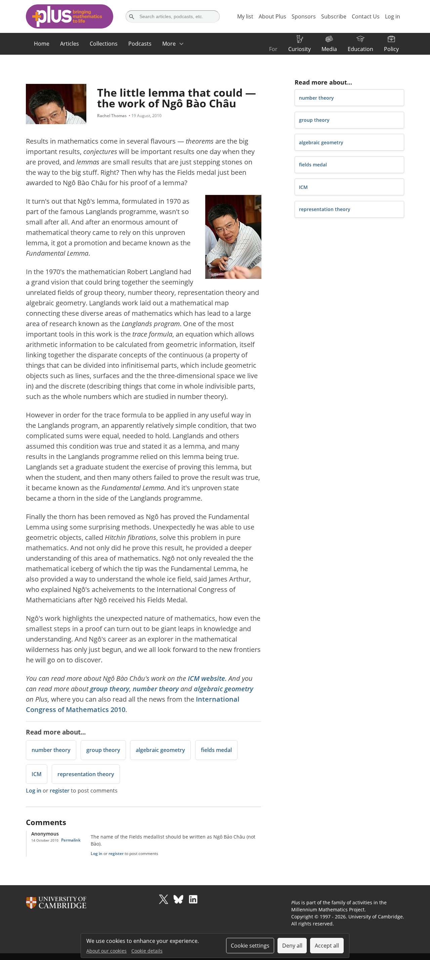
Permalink (71, 840)
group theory (109, 688)
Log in (33, 790)
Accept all (327, 945)
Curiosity (299, 49)
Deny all (292, 945)
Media (329, 49)
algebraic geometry (223, 688)
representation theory (85, 774)
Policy (391, 49)
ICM (37, 774)
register (60, 790)
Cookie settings (250, 945)
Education (360, 49)
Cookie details (147, 951)
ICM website (206, 678)
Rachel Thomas (112, 115)
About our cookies (106, 951)
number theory (156, 688)
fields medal (216, 750)
